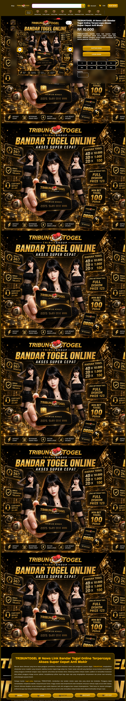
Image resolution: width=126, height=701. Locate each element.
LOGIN (42, 695)
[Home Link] (23, 5)
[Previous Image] (20, 49)
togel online (29, 681)
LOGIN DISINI (96, 54)
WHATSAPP (86, 695)
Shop (12, 6)
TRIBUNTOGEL (98, 666)
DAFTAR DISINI (96, 48)
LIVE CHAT (108, 695)
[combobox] (56, 6)
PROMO (19, 695)
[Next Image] (70, 49)
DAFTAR (64, 695)
